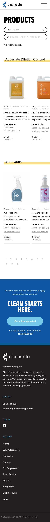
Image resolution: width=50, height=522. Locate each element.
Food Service (9, 474)
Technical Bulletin (12, 131)
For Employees (10, 468)
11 (18, 264)
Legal (6, 499)
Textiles (7, 480)
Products (8, 456)
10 (12, 264)
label (34, 128)
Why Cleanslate (11, 450)
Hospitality (8, 486)
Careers (7, 462)
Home (6, 443)
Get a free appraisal (25, 321)
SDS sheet (9, 127)
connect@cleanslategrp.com (18, 408)
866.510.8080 (25, 334)
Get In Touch (10, 492)
